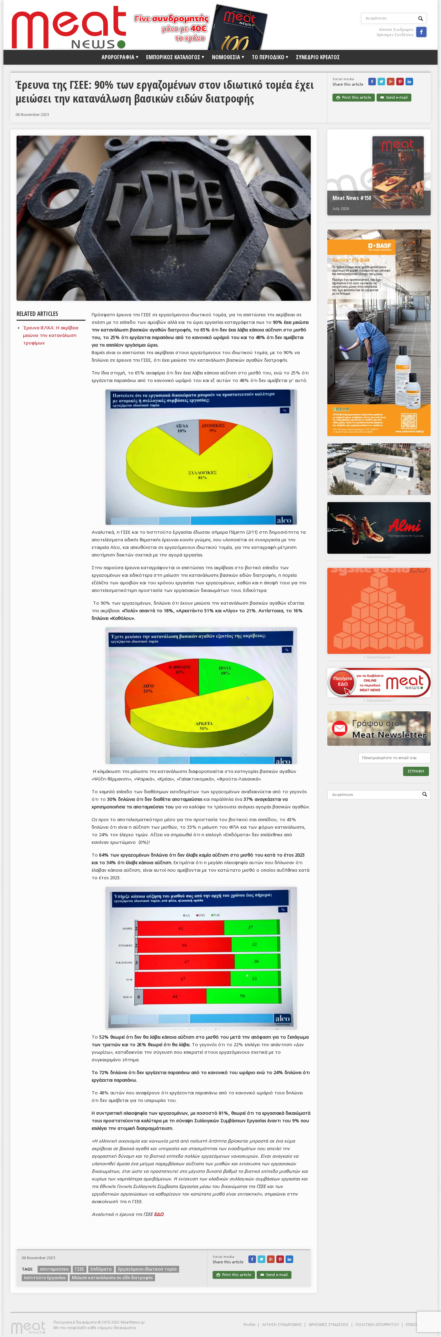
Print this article (353, 97)
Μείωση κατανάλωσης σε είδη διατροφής (112, 1277)
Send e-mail (394, 97)
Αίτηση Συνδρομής (396, 30)
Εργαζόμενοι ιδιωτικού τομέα (147, 1269)
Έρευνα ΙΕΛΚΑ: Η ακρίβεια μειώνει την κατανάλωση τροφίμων (50, 335)
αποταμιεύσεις (54, 1269)
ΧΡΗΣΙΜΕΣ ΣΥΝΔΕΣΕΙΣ (329, 1325)
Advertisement (378, 557)
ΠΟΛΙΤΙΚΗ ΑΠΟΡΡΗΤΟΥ (377, 1325)
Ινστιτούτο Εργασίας (44, 1277)
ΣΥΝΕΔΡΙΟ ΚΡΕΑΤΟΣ (318, 57)
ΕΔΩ (158, 1214)
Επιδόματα (101, 1269)
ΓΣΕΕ (79, 1269)
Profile (249, 1325)
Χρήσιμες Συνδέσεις (395, 35)
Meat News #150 (351, 198)
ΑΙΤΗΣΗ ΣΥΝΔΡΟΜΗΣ (282, 1325)
